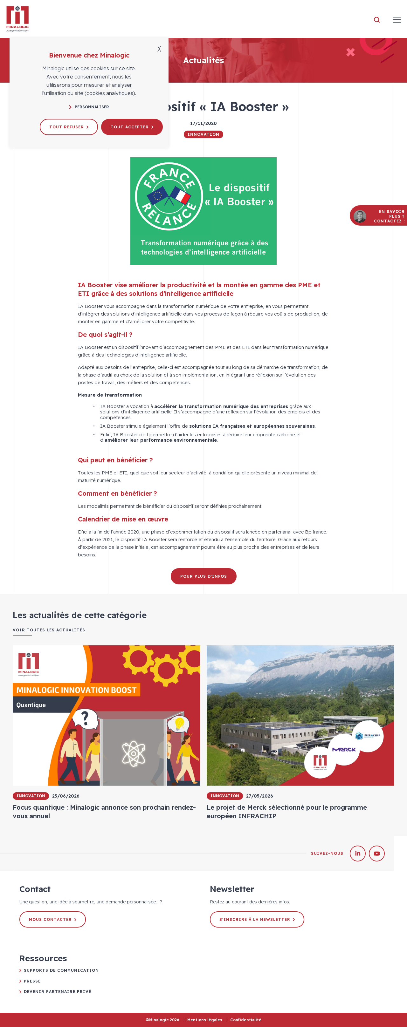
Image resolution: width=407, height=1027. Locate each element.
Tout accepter (130, 127)
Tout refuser (66, 127)
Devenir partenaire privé (57, 991)
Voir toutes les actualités (49, 630)
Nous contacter (50, 919)
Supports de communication (61, 970)
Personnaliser (92, 107)
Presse (32, 981)
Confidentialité (245, 1019)
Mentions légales (204, 1019)
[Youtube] (377, 853)
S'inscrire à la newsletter (254, 919)
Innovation (203, 134)
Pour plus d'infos (203, 576)
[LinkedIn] (358, 853)
